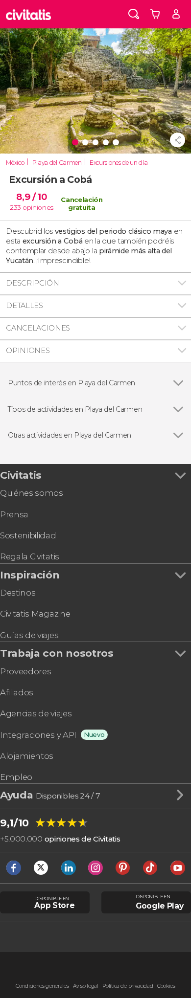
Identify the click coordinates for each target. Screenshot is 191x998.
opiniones (38, 207)
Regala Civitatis (29, 556)
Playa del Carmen (57, 162)
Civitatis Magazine (35, 614)
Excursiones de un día (118, 162)
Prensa (14, 514)
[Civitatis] (28, 14)
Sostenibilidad (28, 535)
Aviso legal (85, 986)
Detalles (24, 305)
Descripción (32, 283)
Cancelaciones (38, 328)
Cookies (166, 986)
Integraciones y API (38, 735)
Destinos (17, 593)
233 (15, 207)
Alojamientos (26, 756)
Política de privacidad (127, 986)
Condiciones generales (42, 986)
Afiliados (16, 692)
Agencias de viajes (36, 713)
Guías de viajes (29, 635)
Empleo (16, 777)
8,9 (31, 196)
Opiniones (27, 350)
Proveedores (25, 671)
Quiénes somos (31, 493)
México (15, 162)
